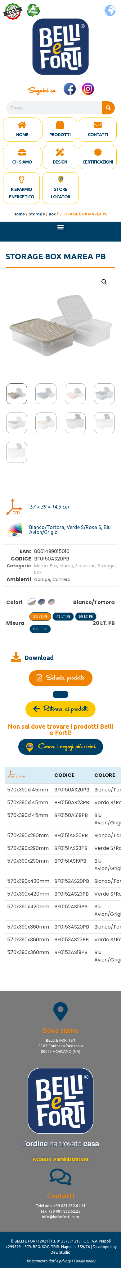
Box (52, 214)
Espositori (85, 566)
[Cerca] (108, 107)
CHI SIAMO (22, 161)
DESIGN (60, 161)
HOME (22, 134)
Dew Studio (60, 1252)
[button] (61, 227)
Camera (61, 579)
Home (19, 214)
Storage (37, 214)
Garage (42, 579)
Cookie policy (84, 1261)
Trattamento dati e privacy (48, 1261)
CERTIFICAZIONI (98, 161)
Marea (41, 566)
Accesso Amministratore (60, 1159)
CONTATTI (98, 134)
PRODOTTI (59, 134)
